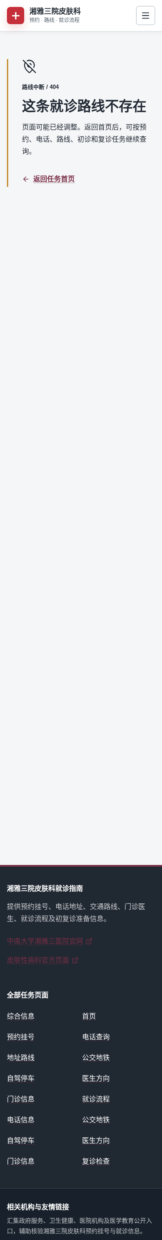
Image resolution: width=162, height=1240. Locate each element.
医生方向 (96, 1078)
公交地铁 (96, 1057)
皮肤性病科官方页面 (38, 960)
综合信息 (21, 1016)
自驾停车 (21, 1078)
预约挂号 (21, 1037)
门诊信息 (21, 1099)
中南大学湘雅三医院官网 (45, 941)
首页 (89, 1016)
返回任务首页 (54, 179)
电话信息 (21, 1119)
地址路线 (21, 1057)
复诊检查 (96, 1161)
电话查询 (96, 1037)
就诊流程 (96, 1099)
